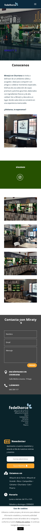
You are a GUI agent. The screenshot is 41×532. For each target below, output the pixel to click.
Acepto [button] (20, 528)
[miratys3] (20, 275)
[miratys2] (20, 248)
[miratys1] (20, 220)
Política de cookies (23, 522)
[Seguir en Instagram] (20, 177)
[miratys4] (20, 302)
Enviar (32, 365)
